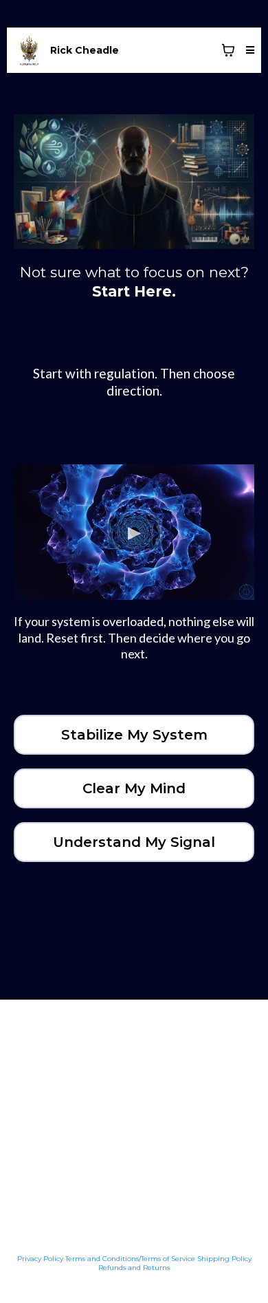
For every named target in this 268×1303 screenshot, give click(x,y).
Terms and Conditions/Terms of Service (130, 1258)
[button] (248, 50)
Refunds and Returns (134, 1267)
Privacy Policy (40, 1258)
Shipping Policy (224, 1258)
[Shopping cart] (228, 50)
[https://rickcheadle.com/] (29, 50)
